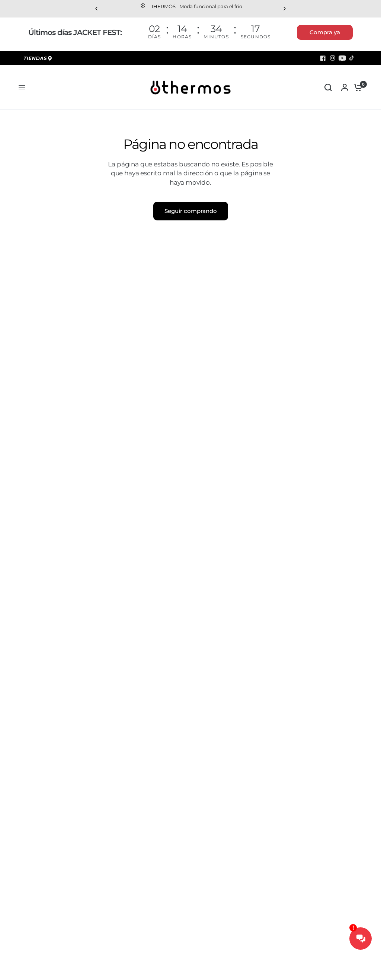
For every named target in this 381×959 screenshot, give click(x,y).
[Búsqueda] (328, 87)
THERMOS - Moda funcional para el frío (196, 6)
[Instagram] (332, 58)
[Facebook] (323, 58)
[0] (356, 87)
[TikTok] (352, 58)
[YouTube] (342, 58)
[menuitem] (39, 59)
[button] (325, 32)
